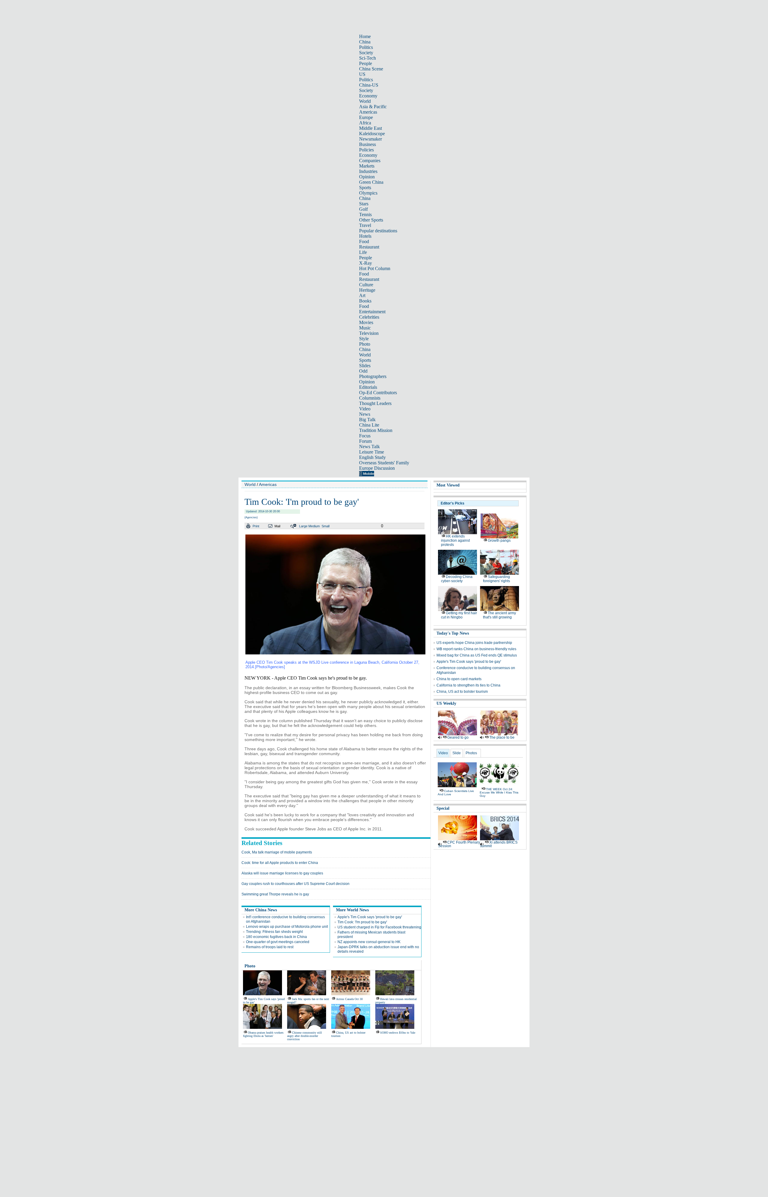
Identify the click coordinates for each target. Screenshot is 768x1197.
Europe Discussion (377, 468)
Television (369, 333)
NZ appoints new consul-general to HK (369, 942)
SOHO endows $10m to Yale (397, 1032)
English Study (372, 457)
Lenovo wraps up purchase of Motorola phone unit (287, 927)
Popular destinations (378, 230)
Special (442, 808)
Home (365, 36)
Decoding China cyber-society (456, 579)
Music (365, 327)
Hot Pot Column (374, 268)
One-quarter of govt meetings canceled (277, 942)
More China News (260, 910)
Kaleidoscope (372, 133)
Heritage (367, 290)
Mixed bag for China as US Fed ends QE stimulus (476, 655)
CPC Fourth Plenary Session (459, 844)
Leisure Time (371, 451)
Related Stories (262, 843)
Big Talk (367, 419)
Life (363, 252)
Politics (366, 47)
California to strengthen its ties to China (468, 685)
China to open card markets (459, 679)
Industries (368, 171)
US (362, 74)
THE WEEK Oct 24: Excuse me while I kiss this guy (499, 792)
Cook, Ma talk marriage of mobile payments (277, 852)
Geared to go (458, 737)
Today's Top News (452, 633)
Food (364, 241)
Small (325, 526)
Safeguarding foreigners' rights (496, 579)
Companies (369, 160)
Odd (363, 371)
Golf (363, 209)
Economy (368, 95)
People (365, 63)
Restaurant (369, 246)
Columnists (369, 397)
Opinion (367, 176)
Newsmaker (370, 138)
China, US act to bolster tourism (462, 691)
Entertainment (372, 311)
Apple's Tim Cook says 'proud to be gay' (370, 917)
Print (256, 526)
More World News (352, 910)
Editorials (368, 387)
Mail (277, 526)
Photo (364, 344)
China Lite (369, 424)
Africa (365, 122)
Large (303, 526)
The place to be (501, 737)
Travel (365, 225)
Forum (365, 441)
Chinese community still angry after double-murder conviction (304, 1036)
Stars (363, 203)
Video (364, 408)
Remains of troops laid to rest (269, 947)
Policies (366, 149)
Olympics (368, 192)
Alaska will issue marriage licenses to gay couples (282, 873)
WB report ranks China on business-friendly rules (476, 649)
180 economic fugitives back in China (276, 937)
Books (365, 300)
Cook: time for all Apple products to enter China (280, 863)
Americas (368, 112)
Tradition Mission (375, 430)
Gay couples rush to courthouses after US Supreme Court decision (296, 884)
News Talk (369, 446)
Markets (366, 165)
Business (367, 144)
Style (364, 338)
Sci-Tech (367, 58)
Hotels (365, 236)
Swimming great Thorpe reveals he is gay (275, 894)
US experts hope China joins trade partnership (474, 643)
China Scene (371, 68)
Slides (364, 365)
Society (366, 52)
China (364, 41)
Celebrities (369, 317)
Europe (366, 117)
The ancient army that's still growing (499, 615)
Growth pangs (499, 540)
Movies (366, 322)
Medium (314, 526)
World (365, 101)
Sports (365, 187)
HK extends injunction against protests (455, 540)
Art (362, 295)
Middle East (370, 128)
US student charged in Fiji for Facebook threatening (379, 927)
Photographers (372, 376)
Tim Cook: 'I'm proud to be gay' (362, 922)
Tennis (365, 214)
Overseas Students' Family (384, 462)
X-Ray (365, 263)
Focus (364, 435)
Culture (366, 284)
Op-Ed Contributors (378, 392)
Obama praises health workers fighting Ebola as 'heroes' (263, 1034)
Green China (371, 182)
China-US (368, 85)
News (364, 414)
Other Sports (371, 219)
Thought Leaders (375, 403)
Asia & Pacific (373, 106)
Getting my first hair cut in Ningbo (459, 615)
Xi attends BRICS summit (499, 844)
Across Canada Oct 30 (349, 999)
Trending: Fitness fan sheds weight (274, 932)
